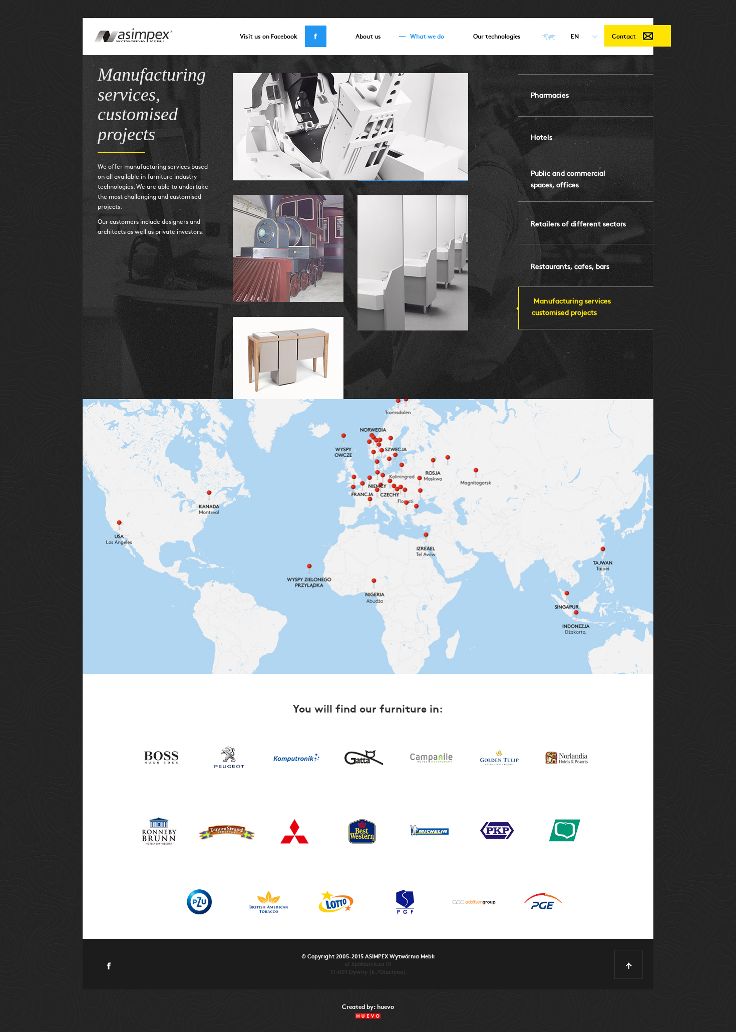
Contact (624, 36)
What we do (427, 36)
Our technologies (497, 36)
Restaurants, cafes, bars (570, 266)
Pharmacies (550, 95)
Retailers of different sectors (578, 223)
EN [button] (575, 36)
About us (368, 36)
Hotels (541, 137)
